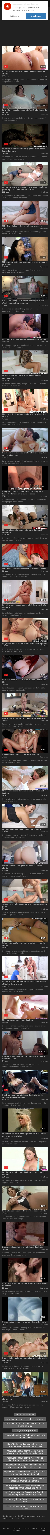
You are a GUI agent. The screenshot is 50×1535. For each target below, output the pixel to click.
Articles (6, 1528)
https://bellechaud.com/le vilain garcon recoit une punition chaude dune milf (25, 1473)
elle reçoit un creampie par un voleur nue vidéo (25, 1507)
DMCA (34, 1528)
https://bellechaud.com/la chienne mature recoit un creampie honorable (25, 1479)
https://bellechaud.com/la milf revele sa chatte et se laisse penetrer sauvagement (25, 1459)
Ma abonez (36, 16)
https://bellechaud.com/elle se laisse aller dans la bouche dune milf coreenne (25, 1466)
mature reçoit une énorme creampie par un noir (25, 1500)
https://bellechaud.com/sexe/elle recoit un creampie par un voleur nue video (25, 1486)
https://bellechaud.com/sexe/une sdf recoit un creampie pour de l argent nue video (25, 1493)
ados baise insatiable (25, 1414)
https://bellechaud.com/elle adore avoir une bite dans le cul (25, 1436)
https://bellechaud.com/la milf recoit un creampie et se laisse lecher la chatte (25, 1445)
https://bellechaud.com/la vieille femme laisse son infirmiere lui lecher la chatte (25, 1452)
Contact (27, 1528)
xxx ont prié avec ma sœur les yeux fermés (25, 1419)
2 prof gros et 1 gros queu (25, 1430)
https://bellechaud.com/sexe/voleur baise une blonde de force (25, 1424)
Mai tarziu (14, 16)
